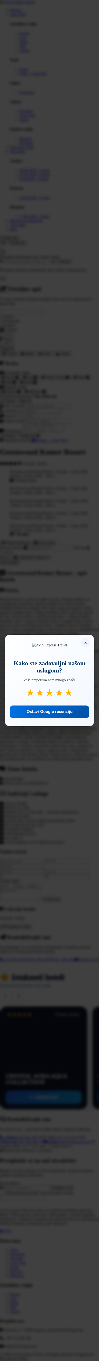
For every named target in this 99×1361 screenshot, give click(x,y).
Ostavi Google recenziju (50, 711)
